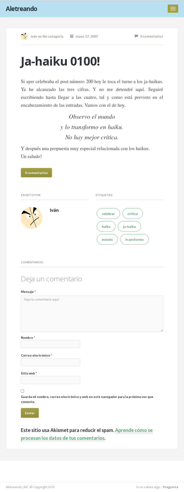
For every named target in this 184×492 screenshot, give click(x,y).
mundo (107, 239)
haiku (106, 226)
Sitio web (29, 373)
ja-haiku (129, 226)
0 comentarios (150, 36)
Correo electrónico (36, 355)
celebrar (108, 214)
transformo (134, 239)
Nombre (28, 338)
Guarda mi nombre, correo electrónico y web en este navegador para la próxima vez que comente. (87, 399)
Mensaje (28, 292)
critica (132, 214)
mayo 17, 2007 (86, 36)
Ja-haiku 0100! (60, 61)
